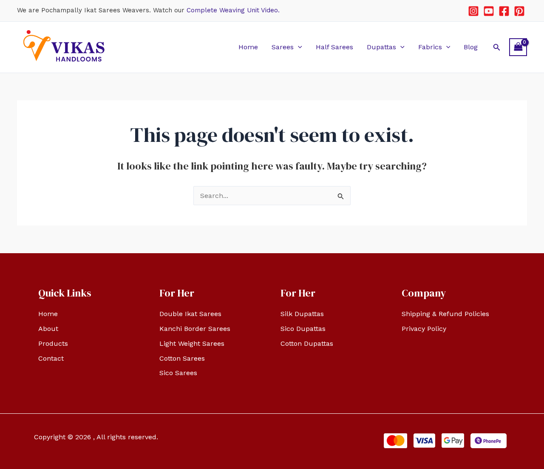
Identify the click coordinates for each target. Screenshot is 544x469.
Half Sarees (334, 47)
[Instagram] (473, 11)
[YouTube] (488, 11)
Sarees (283, 47)
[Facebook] (504, 11)
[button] (298, 47)
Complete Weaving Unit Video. (233, 10)
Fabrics (430, 47)
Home (248, 47)
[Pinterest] (519, 11)
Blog (471, 47)
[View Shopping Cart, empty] (518, 47)
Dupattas (381, 47)
